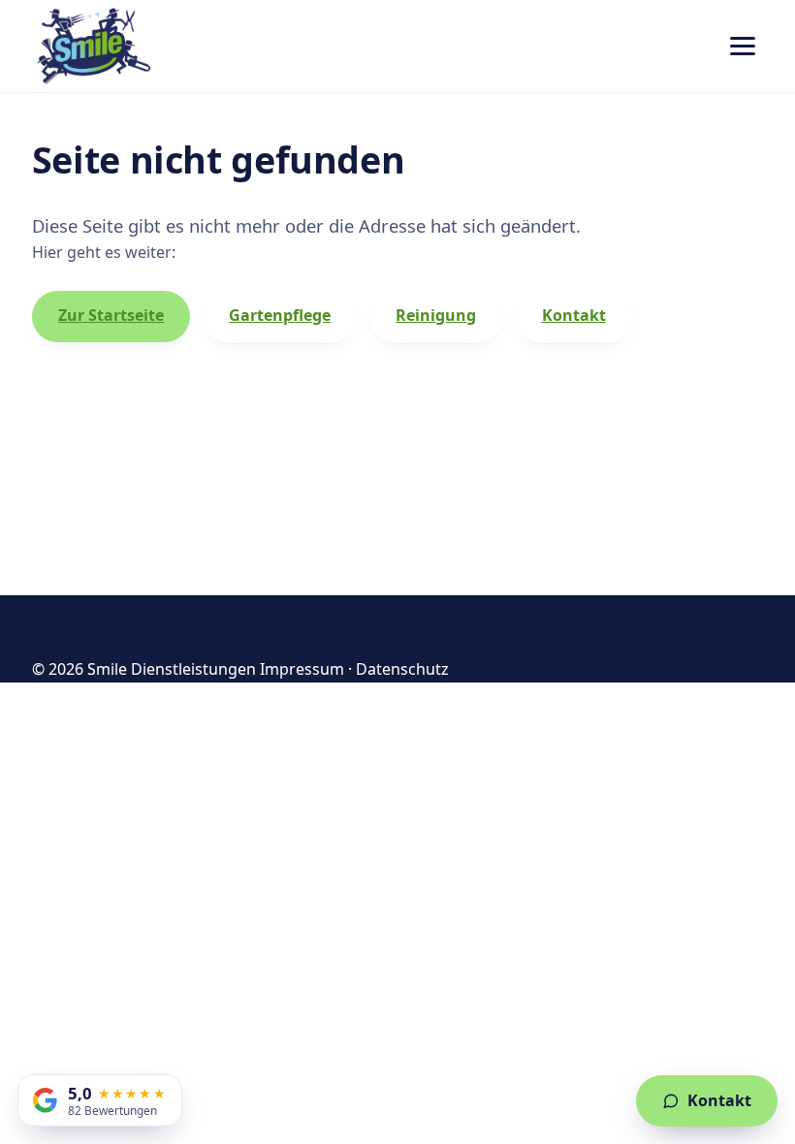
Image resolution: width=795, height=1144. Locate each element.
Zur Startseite (111, 315)
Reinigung (436, 315)
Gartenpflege (280, 315)
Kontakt (574, 315)
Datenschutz (402, 669)
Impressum (302, 669)
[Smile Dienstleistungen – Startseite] (95, 46)
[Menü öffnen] (742, 46)
